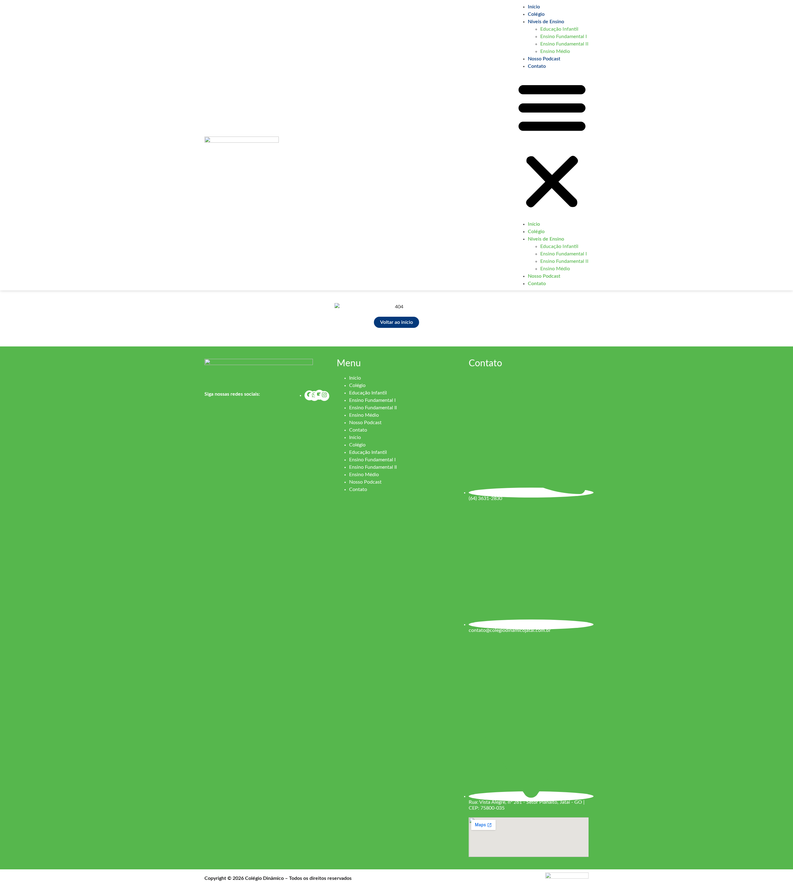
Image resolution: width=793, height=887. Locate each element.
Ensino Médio (555, 51)
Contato (537, 66)
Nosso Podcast (544, 58)
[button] (552, 145)
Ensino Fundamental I (563, 36)
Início (534, 6)
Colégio (536, 14)
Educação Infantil (559, 29)
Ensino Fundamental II (564, 43)
